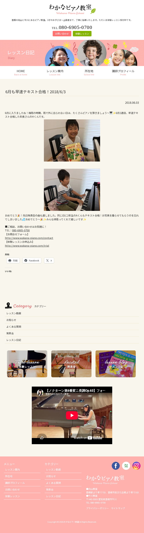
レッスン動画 (13, 313)
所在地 (8, 476)
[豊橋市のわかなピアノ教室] (72, 15)
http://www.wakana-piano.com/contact (29, 238)
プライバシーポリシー (97, 508)
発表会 (10, 333)
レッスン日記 (13, 340)
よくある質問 (13, 326)
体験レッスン (82, 33)
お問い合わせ (62, 33)
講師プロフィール (15, 483)
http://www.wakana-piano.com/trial (27, 245)
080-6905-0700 (21, 230)
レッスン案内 (12, 469)
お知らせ (11, 320)
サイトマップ (118, 508)
